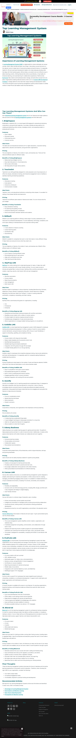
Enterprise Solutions (44, 705)
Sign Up (8, 7)
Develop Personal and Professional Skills (28, 9)
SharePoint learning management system (15, 115)
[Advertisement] (62, 44)
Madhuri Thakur (9, 32)
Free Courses (16, 4)
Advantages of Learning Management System (16, 688)
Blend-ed (4, 610)
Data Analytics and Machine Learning (14, 690)
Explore (8, 4)
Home (8, 9)
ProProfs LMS (5, 540)
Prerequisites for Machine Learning (14, 694)
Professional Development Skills (43, 9)
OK (22, 728)
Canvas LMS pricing (7, 513)
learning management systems (23, 117)
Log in (69, 4)
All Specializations (47, 4)
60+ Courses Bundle (26, 4)
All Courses (37, 4)
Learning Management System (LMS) (12, 64)
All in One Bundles (43, 713)
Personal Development (15, 9)
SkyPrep (4, 265)
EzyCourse (5, 77)
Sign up (41, 715)
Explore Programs (43, 709)
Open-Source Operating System (13, 692)
